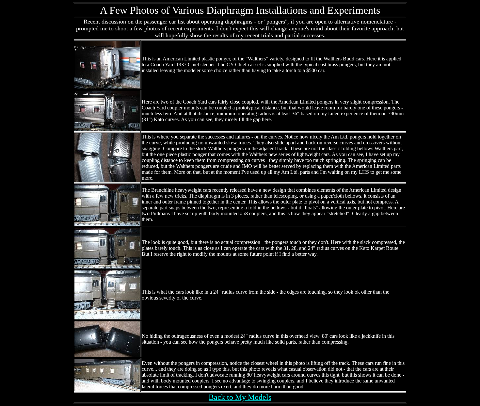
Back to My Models (240, 397)
